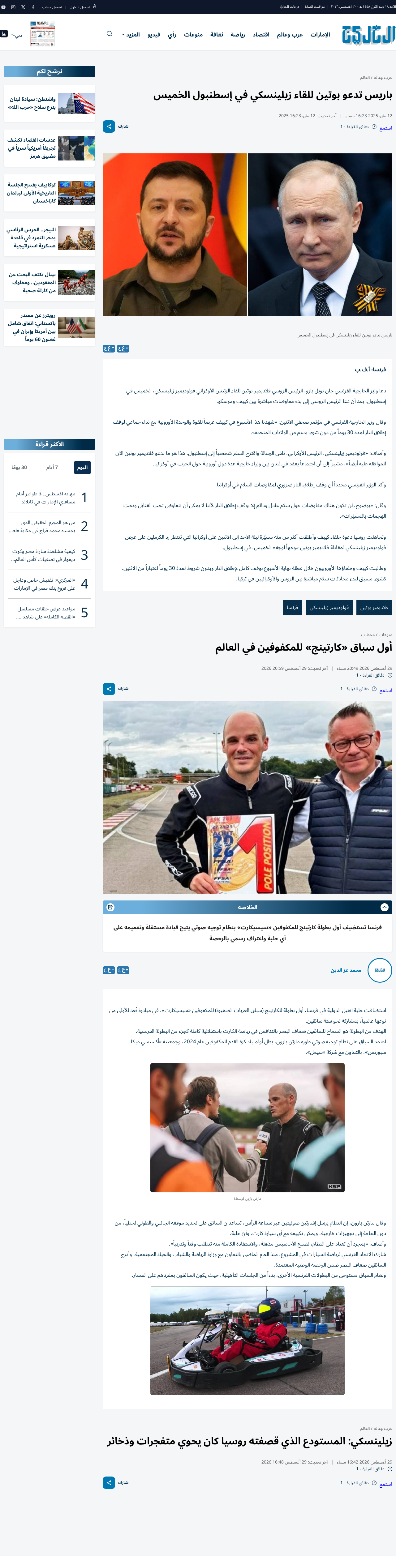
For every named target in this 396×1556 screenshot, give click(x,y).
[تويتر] (23, 7)
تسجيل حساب (52, 7)
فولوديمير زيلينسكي (329, 607)
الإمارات (320, 35)
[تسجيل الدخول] (94, 7)
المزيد (133, 35)
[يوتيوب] (3, 7)
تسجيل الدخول (80, 7)
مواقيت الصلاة (315, 6)
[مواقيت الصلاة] (4, 35)
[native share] (109, 126)
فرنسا (292, 607)
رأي (172, 35)
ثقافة (216, 35)
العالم (365, 77)
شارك (123, 127)
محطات (368, 634)
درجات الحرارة (289, 6)
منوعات (193, 35)
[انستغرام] (13, 7)
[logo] (369, 35)
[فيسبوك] (33, 7)
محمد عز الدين (346, 970)
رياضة (238, 35)
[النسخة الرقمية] (43, 35)
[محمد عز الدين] (380, 970)
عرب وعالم (290, 35)
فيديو (154, 35)
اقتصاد (261, 35)
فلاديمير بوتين (374, 607)
